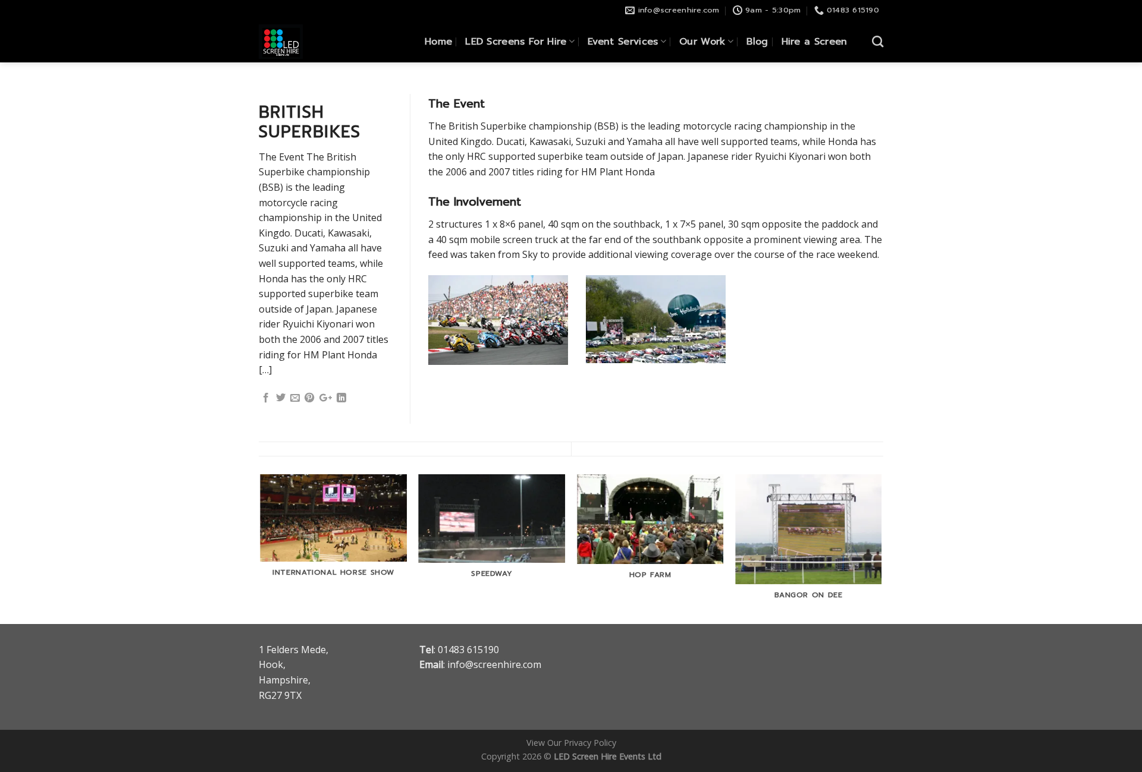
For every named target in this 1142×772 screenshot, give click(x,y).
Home (438, 41)
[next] (881, 548)
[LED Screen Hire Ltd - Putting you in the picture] (303, 41)
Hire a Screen (815, 41)
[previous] (261, 548)
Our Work (702, 41)
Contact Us (826, 83)
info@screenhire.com (494, 664)
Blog (757, 41)
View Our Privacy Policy (571, 742)
